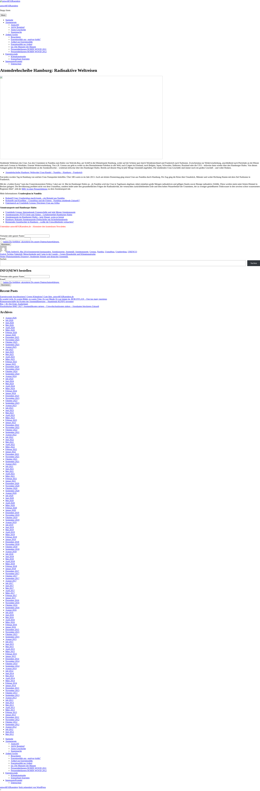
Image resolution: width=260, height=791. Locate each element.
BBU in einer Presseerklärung (34, 189)
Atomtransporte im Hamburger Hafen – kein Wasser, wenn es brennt (34, 217)
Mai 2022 (9, 442)
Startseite (9, 20)
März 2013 (10, 710)
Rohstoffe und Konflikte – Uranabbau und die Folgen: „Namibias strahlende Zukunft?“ (42, 200)
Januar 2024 (10, 393)
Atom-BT (15, 25)
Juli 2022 (9, 437)
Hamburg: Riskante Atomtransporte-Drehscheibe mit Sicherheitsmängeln (36, 219)
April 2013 (10, 707)
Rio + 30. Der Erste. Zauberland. (14, 304)
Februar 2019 (11, 537)
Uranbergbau (121, 252)
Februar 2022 (11, 449)
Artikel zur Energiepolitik (22, 42)
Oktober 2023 (11, 400)
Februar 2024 (11, 391)
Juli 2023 (9, 408)
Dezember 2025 (12, 337)
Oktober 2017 (11, 576)
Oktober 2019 (11, 517)
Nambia (100, 252)
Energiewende (11, 54)
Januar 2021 (10, 481)
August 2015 (11, 639)
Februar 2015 (11, 654)
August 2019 (11, 522)
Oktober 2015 (11, 634)
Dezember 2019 (12, 513)
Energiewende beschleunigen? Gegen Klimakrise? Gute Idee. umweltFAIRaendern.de (37, 296)
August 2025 (11, 347)
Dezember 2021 (12, 454)
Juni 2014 (9, 673)
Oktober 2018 (11, 547)
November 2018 (12, 544)
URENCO (132, 252)
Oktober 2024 (11, 371)
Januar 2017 (10, 598)
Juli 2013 (9, 700)
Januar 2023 (10, 422)
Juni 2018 (9, 556)
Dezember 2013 (12, 688)
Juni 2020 (9, 498)
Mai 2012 (9, 734)
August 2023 (11, 405)
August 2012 (11, 727)
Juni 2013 (9, 702)
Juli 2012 (9, 729)
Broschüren (16, 37)
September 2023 (12, 403)
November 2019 (12, 515)
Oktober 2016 (11, 605)
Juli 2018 (9, 554)
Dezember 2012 (12, 717)
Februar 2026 (11, 332)
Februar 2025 (11, 362)
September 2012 (12, 724)
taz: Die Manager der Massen (23, 47)
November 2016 (12, 603)
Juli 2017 (9, 583)
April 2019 (10, 532)
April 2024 (10, 386)
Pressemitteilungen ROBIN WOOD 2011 (28, 49)
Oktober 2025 (11, 342)
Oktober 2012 (11, 722)
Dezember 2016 (12, 600)
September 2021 (12, 461)
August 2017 (11, 581)
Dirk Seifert (12, 252)
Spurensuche (16, 32)
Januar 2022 (10, 452)
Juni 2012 (9, 732)
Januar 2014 (10, 685)
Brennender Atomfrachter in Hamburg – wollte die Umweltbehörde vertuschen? (39, 222)
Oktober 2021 (11, 459)
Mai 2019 (9, 530)
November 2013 (12, 690)
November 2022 (12, 427)
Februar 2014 (11, 683)
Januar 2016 (10, 627)
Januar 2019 (10, 539)
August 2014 (11, 668)
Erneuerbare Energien (20, 59)
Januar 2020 (10, 510)
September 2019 (12, 520)
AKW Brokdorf (18, 27)
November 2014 (12, 661)
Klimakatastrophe (18, 56)
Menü (3, 15)
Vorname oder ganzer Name (12, 236)
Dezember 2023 (12, 396)
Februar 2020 (11, 508)
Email (2, 239)
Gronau (93, 252)
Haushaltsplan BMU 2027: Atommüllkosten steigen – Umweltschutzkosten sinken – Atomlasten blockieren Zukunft (49, 306)
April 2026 (10, 327)
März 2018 (10, 564)
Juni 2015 (9, 644)
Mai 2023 (9, 413)
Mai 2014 (9, 676)
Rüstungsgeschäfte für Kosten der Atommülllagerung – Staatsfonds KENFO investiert (37, 301)
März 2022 (10, 447)
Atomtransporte (81, 252)
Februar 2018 (11, 566)
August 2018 (11, 551)
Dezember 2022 (12, 425)
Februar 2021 (11, 478)
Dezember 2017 (12, 571)
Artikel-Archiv (11, 34)
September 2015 (12, 637)
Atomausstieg (45, 252)
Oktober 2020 (11, 488)
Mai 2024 (9, 383)
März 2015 (10, 651)
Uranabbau (109, 252)
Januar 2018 (10, 569)
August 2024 (11, 376)
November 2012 (12, 719)
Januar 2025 (10, 364)
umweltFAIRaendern (9, 6)
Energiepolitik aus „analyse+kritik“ (26, 39)
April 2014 (10, 678)
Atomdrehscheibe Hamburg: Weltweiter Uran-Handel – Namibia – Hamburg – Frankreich (43, 172)
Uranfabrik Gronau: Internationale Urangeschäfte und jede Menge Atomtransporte (40, 212)
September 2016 (12, 607)
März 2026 (10, 330)
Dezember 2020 (12, 483)
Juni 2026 (9, 323)
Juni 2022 (9, 439)
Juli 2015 (9, 642)
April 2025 (10, 357)
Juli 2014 (9, 671)
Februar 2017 (11, 595)
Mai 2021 (9, 471)
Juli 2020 (9, 495)
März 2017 (10, 593)
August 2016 (11, 610)
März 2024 (10, 388)
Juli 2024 (9, 379)
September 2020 (12, 491)
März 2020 (10, 505)
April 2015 (10, 649)
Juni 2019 (9, 527)
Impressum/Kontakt (13, 61)
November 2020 (12, 486)
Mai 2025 (9, 354)
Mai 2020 (9, 500)
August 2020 (11, 493)
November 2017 (12, 573)
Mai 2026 (9, 325)
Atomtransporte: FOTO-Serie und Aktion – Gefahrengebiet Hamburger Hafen (38, 214)
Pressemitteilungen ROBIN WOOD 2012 (29, 51)
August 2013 (11, 698)
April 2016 (10, 620)
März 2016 (10, 622)
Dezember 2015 (12, 629)
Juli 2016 (9, 612)
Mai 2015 (9, 646)
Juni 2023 (9, 410)
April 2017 (10, 590)
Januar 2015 (10, 656)
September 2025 (12, 344)
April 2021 (10, 474)
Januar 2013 (10, 715)
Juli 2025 (9, 349)
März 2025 (10, 359)
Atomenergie (11, 22)
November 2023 (12, 398)
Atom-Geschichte (18, 30)
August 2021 (11, 464)
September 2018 (12, 549)
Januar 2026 (10, 335)
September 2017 (12, 578)
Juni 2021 (9, 469)
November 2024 (12, 369)
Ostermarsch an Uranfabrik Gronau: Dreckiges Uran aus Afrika (32, 203)
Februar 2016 (11, 625)
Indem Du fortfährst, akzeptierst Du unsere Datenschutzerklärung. (31, 242)
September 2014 (12, 666)
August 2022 (11, 435)
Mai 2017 (9, 588)
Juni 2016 (9, 615)
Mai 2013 (9, 705)
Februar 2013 (11, 712)
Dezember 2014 (12, 659)
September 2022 (12, 432)
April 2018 (10, 561)
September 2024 (12, 374)
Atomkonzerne (58, 252)
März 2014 (10, 681)
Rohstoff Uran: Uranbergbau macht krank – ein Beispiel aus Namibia (35, 198)
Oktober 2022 (11, 430)
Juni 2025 (9, 352)
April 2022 (10, 444)
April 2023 (10, 415)
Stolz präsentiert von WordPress (32, 787)
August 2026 (11, 318)
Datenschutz (16, 64)
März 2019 (10, 534)
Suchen (3, 259)
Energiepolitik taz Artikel (21, 44)
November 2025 (12, 340)
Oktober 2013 (11, 693)
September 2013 (12, 695)
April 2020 (10, 503)
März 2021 (10, 476)
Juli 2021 (9, 466)
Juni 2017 (9, 586)
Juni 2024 (9, 381)
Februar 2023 (11, 420)
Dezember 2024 (12, 366)
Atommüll (70, 252)
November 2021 (12, 456)
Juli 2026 (9, 320)
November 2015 (12, 632)
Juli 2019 (9, 525)
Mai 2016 (9, 617)
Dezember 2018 (12, 542)
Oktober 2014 (11, 663)
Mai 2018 (9, 559)
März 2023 (10, 418)
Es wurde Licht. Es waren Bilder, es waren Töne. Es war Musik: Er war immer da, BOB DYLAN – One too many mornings (53, 299)
